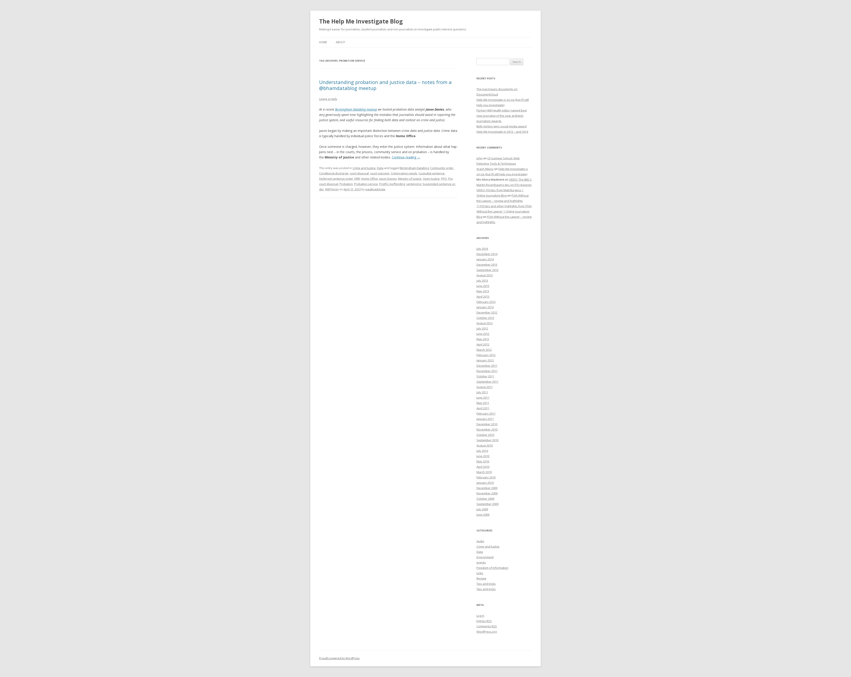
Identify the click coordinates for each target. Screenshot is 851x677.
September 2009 (487, 504)
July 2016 (482, 249)
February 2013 (486, 302)
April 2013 (482, 297)
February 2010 (486, 477)
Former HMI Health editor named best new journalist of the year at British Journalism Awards (501, 115)
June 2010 (482, 456)
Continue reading (406, 157)
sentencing (413, 184)
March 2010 (484, 472)
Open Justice (431, 179)
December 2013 (486, 265)
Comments (486, 626)
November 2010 (487, 429)
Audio (480, 541)
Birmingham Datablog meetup (356, 109)
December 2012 (486, 312)
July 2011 (482, 392)
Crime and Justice (364, 168)
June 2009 (482, 515)
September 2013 (487, 270)
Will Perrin (332, 189)
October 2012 (485, 318)
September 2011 (487, 382)
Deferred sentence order (336, 179)
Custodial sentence (432, 173)
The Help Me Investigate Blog (361, 21)
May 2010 (482, 461)
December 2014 (486, 254)
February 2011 (486, 414)
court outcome (379, 173)
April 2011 (482, 408)
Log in (480, 616)
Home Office (369, 179)
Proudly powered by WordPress (339, 658)
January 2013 (485, 307)
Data (380, 168)
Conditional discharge (333, 173)
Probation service (366, 184)
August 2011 (484, 387)
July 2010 (482, 451)
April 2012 (482, 344)
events (481, 562)
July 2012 (482, 328)
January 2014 (485, 259)
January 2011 (485, 419)
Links (479, 573)
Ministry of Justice (410, 179)
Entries (484, 621)
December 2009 (486, 488)
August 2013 (484, 275)
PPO (444, 179)
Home (323, 42)
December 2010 (486, 424)
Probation (346, 184)
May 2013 (482, 291)
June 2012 (482, 334)
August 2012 (484, 323)
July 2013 (482, 281)
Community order (441, 168)
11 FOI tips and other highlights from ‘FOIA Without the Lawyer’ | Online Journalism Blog (504, 211)
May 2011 (482, 403)
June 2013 (482, 286)
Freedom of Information (492, 568)
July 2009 (482, 509)
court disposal (359, 173)
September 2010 (487, 440)
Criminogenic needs (404, 173)
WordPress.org (486, 632)
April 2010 (482, 467)
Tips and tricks (486, 584)
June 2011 (482, 398)
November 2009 (487, 493)
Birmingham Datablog (414, 168)
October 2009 (485, 499)
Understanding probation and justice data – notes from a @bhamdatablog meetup (385, 85)
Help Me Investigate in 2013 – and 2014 (502, 132)
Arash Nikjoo (485, 169)
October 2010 (485, 435)
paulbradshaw (375, 189)
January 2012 (485, 360)
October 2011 (485, 376)
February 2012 (486, 355)
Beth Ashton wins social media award (501, 126)
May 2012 (482, 339)
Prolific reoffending (392, 184)
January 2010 (485, 483)
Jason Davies (388, 179)
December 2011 (486, 366)
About (340, 42)
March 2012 (484, 350)
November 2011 (487, 371)
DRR (357, 179)
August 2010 (484, 445)
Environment (485, 557)
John (479, 158)
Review (481, 578)
